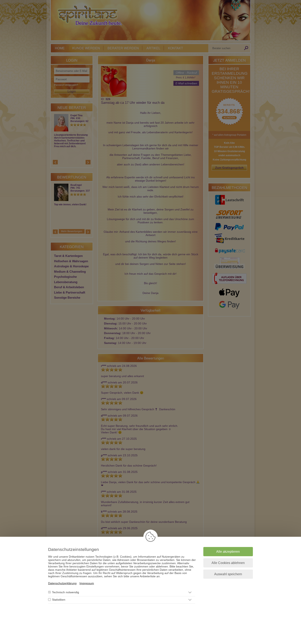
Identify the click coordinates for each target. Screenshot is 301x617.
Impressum (86, 583)
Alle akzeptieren (228, 551)
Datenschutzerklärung (62, 583)
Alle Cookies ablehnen (228, 563)
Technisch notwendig (65, 592)
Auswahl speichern (228, 574)
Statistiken (58, 599)
